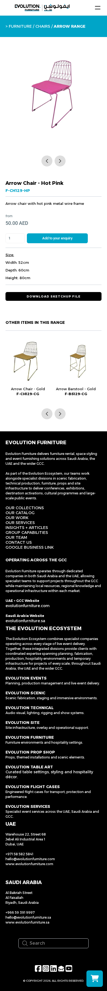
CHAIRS (43, 26)
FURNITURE (20, 26)
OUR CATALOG (20, 512)
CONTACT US (18, 542)
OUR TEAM (16, 537)
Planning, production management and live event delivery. (52, 683)
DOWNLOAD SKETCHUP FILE (54, 296)
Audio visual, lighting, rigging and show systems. (45, 713)
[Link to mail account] (61, 968)
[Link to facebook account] (38, 968)
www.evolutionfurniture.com (29, 864)
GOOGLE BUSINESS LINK (29, 547)
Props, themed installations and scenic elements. (45, 757)
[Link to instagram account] (46, 968)
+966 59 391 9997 (20, 912)
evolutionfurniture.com (27, 605)
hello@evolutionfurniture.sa (28, 917)
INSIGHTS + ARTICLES (26, 527)
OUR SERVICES (20, 522)
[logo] (42, 7)
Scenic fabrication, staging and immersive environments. (51, 698)
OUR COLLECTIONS (24, 507)
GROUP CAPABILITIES (26, 532)
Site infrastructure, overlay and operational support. (47, 728)
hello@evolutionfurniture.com (30, 859)
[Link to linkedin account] (53, 968)
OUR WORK (17, 517)
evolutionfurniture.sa (25, 620)
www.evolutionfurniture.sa (27, 922)
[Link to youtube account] (69, 968)
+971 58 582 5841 (19, 854)
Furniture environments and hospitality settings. (44, 742)
